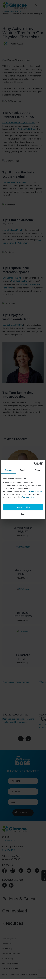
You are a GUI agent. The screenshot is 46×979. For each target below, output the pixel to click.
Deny (23, 514)
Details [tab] (23, 470)
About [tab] (37, 470)
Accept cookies (23, 507)
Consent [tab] (8, 470)
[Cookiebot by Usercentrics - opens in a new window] (32, 463)
